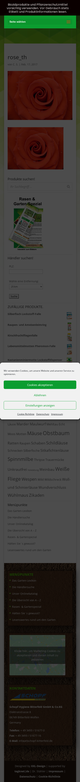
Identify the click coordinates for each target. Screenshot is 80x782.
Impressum (57, 414)
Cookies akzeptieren (40, 385)
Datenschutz (42, 414)
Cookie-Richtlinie (25, 414)
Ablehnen (40, 395)
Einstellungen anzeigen (40, 405)
